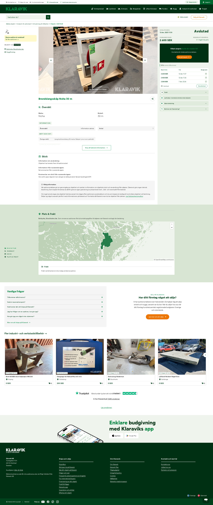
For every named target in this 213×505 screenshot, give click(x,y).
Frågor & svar (24, 2)
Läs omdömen (106, 408)
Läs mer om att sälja (156, 317)
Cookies (113, 476)
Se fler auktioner (11, 39)
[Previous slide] (51, 60)
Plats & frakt (12, 257)
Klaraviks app (63, 487)
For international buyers (67, 478)
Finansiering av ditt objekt (68, 481)
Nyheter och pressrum (169, 470)
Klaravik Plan (114, 467)
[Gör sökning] (48, 17)
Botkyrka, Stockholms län (15, 49)
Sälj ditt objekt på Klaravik (68, 470)
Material (27, 502)
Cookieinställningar (38, 2)
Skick (9, 254)
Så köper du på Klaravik (67, 467)
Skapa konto (192, 2)
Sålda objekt (184, 17)
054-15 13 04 (18, 470)
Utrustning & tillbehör (41, 24)
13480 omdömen (114, 399)
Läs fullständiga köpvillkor (134, 196)
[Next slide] (145, 60)
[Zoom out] (171, 227)
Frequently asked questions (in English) (72, 476)
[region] (106, 241)
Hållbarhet (113, 478)
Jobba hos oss (166, 467)
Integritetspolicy (116, 473)
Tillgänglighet (114, 470)
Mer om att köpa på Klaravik (17, 322)
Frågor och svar (64, 473)
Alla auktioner (53, 2)
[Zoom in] (171, 224)
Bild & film (11, 248)
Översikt (10, 251)
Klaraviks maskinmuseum (118, 481)
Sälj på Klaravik (182, 57)
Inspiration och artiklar (66, 490)
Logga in (207, 2)
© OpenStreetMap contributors (164, 260)
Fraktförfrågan (64, 484)
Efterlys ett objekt (65, 493)
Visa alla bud (202, 86)
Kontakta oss (12, 2)
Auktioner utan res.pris (69, 2)
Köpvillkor (62, 464)
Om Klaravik (114, 464)
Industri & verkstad (24, 24)
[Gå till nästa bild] (205, 355)
